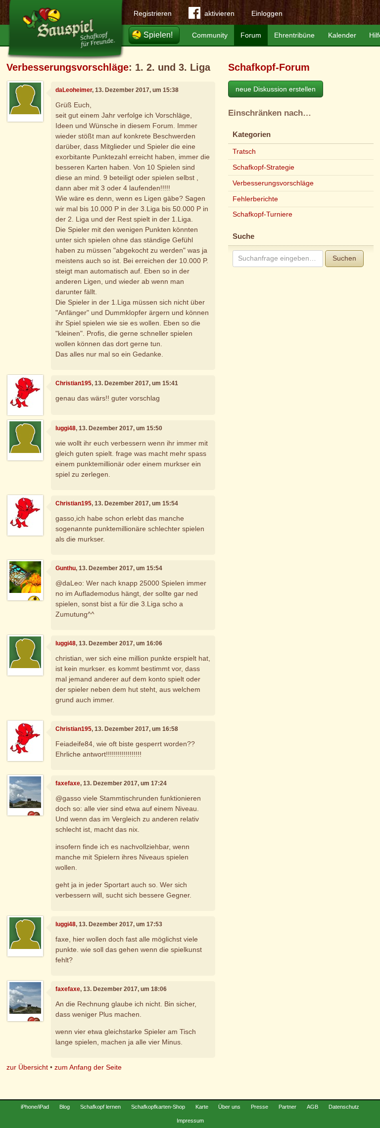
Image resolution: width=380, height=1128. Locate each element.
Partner (287, 1107)
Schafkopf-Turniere (262, 214)
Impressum (190, 1121)
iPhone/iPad (35, 1107)
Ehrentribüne (294, 35)
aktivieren (219, 13)
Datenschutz (344, 1107)
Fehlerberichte (255, 199)
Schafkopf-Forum (269, 67)
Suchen (344, 258)
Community (210, 35)
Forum (250, 35)
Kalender (342, 35)
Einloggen (267, 13)
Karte (201, 1107)
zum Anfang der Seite (88, 1067)
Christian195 (73, 383)
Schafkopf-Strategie (263, 167)
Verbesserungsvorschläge (67, 67)
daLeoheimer (73, 90)
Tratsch (244, 151)
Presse (259, 1107)
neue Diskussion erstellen (276, 89)
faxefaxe (67, 783)
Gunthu (65, 568)
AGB (312, 1107)
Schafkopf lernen (100, 1107)
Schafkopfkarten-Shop (158, 1107)
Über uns (229, 1107)
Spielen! (158, 35)
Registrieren (153, 13)
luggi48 (65, 428)
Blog (64, 1107)
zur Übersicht (27, 1067)
